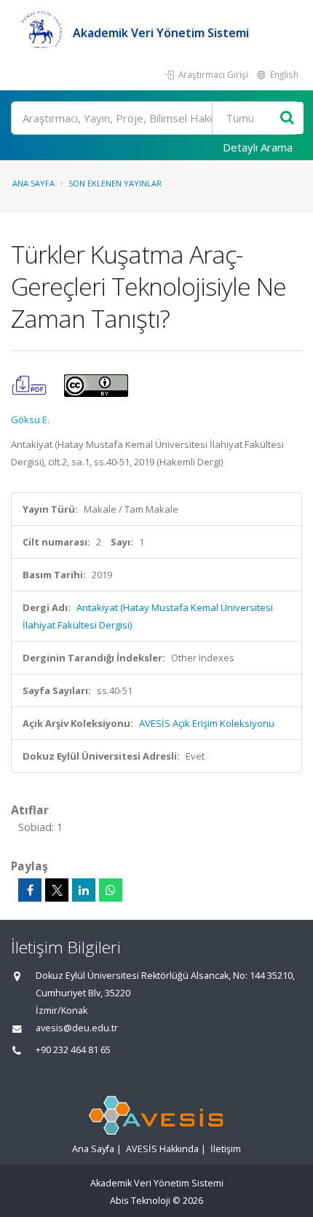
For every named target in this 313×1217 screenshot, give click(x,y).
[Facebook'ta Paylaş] (29, 890)
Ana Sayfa (33, 183)
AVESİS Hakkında (162, 1149)
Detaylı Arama (258, 147)
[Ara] (287, 118)
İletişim (225, 1149)
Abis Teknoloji (140, 1200)
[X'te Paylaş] (56, 890)
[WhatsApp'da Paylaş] (110, 890)
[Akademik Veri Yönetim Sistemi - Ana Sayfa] (42, 33)
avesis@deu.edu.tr (77, 1028)
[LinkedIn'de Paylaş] (83, 890)
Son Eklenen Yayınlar (115, 183)
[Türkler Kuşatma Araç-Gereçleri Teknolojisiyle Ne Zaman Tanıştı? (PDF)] (30, 384)
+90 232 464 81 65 (73, 1050)
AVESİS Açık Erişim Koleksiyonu (206, 723)
